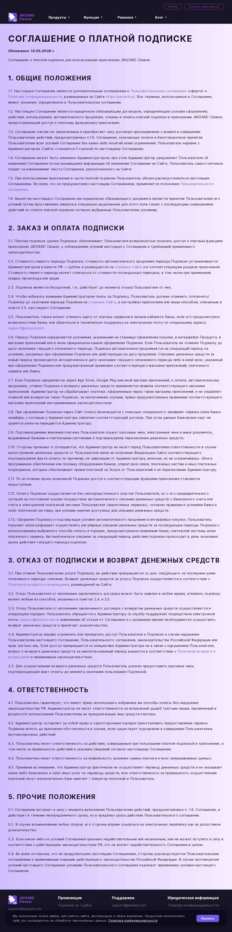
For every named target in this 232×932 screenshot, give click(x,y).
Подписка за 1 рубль (75, 905)
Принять (208, 918)
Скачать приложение (204, 6)
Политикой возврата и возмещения (38, 584)
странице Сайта (128, 267)
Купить (173, 6)
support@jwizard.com (26, 328)
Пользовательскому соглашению (158, 91)
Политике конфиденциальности (35, 96)
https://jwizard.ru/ (120, 96)
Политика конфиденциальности (193, 905)
